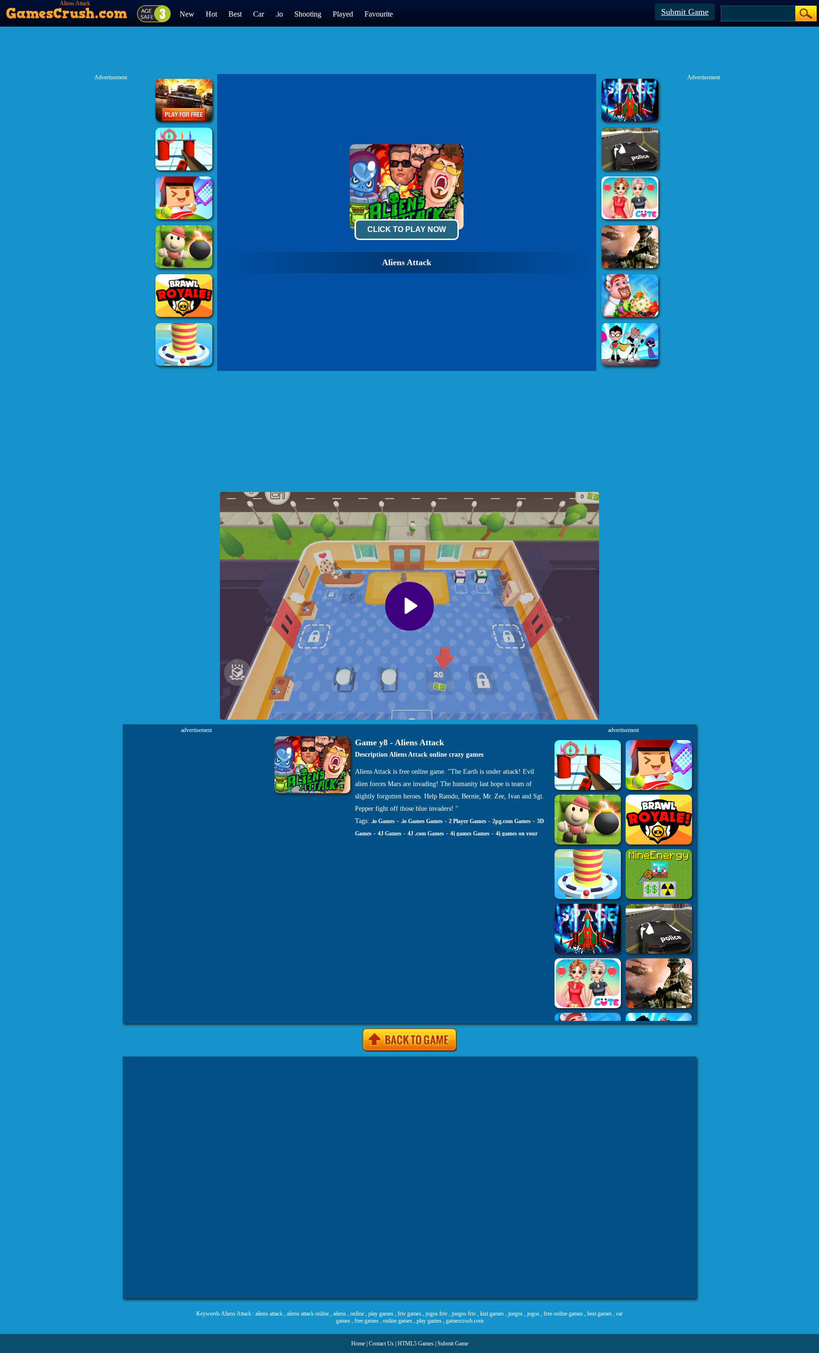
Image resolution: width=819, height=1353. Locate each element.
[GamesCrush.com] (67, 11)
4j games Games (470, 833)
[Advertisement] (409, 1177)
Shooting (307, 14)
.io (279, 14)
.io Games (383, 821)
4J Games (389, 833)
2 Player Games (467, 821)
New (187, 14)
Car (258, 14)
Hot (211, 14)
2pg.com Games (511, 821)
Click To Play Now (406, 229)
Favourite (378, 14)
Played (343, 14)
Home (358, 1343)
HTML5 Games (416, 1343)
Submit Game (685, 12)
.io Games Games (422, 821)
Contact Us (381, 1343)
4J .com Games (426, 833)
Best (235, 14)
